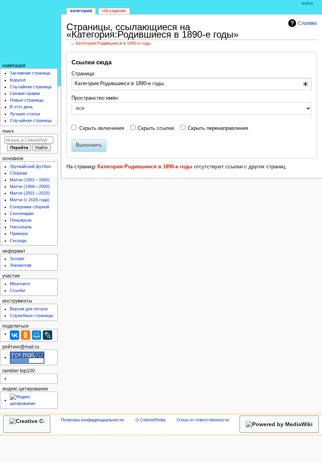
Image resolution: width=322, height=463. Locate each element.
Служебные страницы (31, 315)
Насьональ (21, 226)
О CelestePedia (150, 419)
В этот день (21, 106)
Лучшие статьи (25, 113)
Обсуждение (114, 10)
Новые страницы (27, 100)
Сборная (18, 173)
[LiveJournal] (47, 335)
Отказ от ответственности (203, 419)
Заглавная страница (30, 73)
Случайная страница (30, 86)
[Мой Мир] (36, 335)
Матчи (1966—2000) (30, 186)
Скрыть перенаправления (218, 128)
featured (18, 80)
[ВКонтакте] (14, 335)
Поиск (8, 131)
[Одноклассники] (25, 335)
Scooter (17, 258)
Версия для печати (29, 308)
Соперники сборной (29, 206)
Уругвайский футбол (30, 166)
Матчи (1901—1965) (30, 179)
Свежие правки (25, 93)
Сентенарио (22, 213)
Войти (307, 3)
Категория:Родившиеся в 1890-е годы (113, 43)
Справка (307, 23)
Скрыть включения (101, 128)
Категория (81, 10)
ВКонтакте (20, 283)
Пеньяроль (21, 220)
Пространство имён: (95, 98)
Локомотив (20, 265)
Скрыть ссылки (156, 128)
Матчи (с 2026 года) (29, 199)
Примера (19, 233)
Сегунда (18, 240)
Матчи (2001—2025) (30, 193)
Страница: (83, 74)
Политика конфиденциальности (92, 419)
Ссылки (17, 290)
